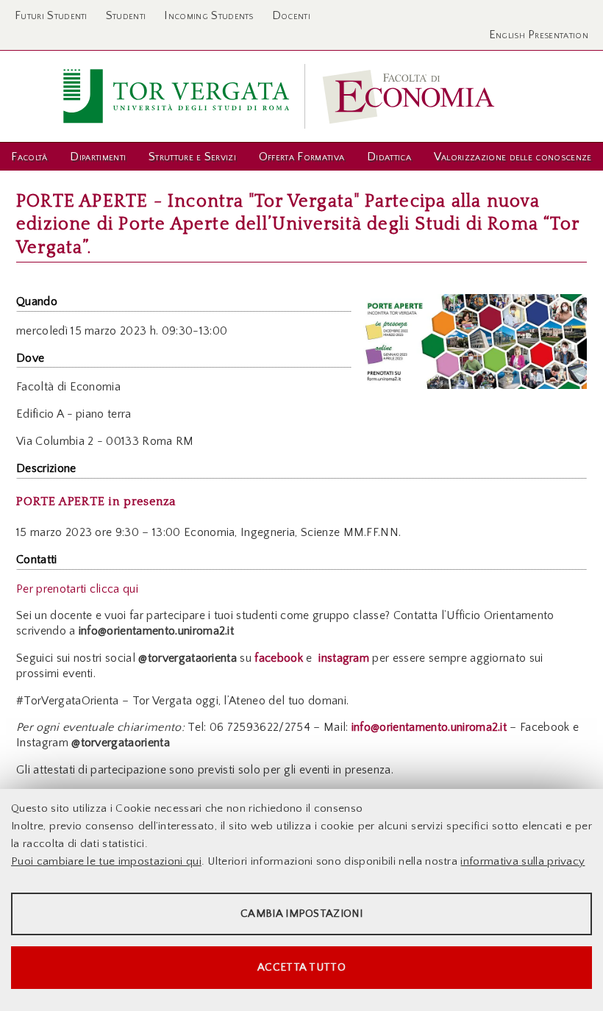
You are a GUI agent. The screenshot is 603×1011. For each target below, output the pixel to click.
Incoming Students (208, 15)
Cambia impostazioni (301, 913)
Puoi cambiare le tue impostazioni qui (106, 861)
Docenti (291, 15)
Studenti (126, 15)
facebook (278, 658)
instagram (342, 658)
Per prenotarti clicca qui (77, 589)
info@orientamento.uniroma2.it (429, 727)
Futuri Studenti (51, 15)
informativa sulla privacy (522, 861)
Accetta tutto (301, 967)
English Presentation (538, 34)
